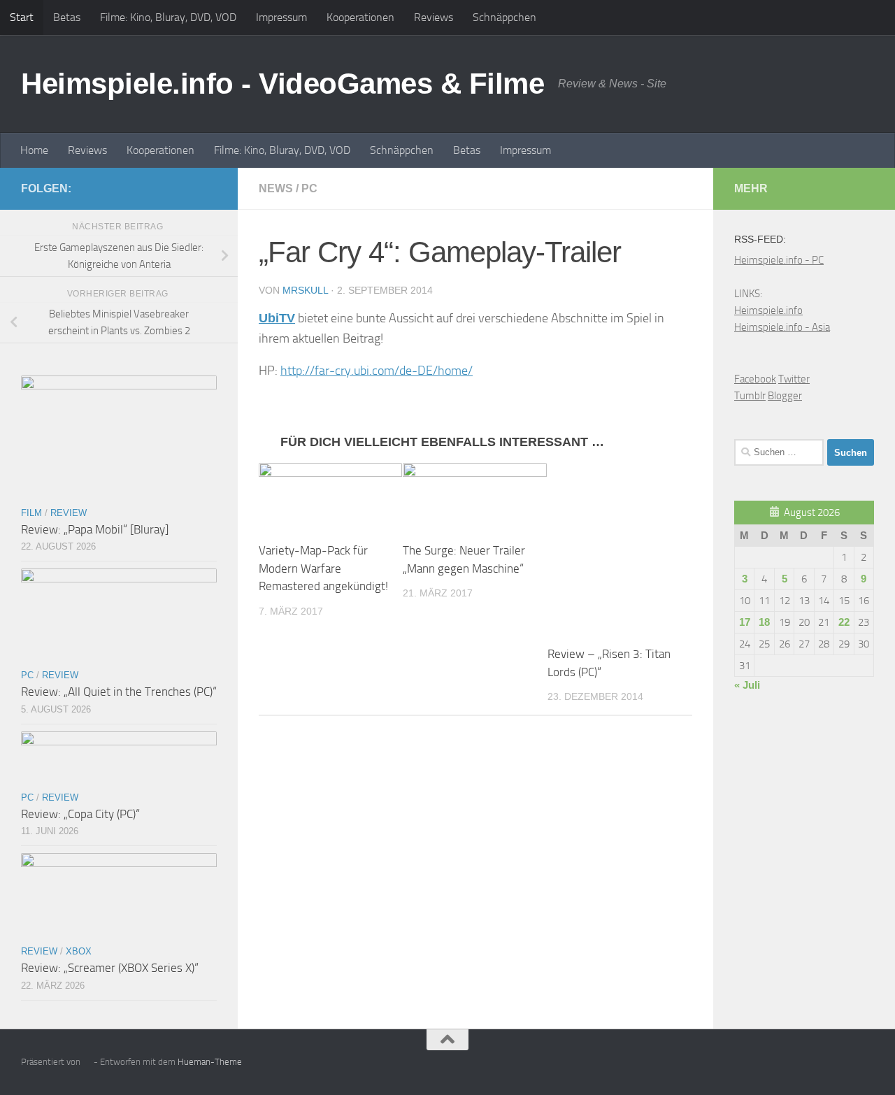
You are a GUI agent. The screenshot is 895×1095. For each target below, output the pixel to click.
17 (744, 622)
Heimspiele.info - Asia (782, 327)
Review (68, 513)
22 (844, 622)
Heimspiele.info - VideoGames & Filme (282, 83)
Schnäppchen (504, 17)
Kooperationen (360, 17)
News (276, 188)
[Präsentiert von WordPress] (87, 1061)
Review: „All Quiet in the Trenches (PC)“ (119, 692)
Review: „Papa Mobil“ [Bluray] (95, 529)
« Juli (747, 685)
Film (31, 513)
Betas (66, 17)
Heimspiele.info (768, 310)
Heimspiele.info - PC (779, 260)
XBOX (79, 951)
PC (309, 188)
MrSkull (305, 290)
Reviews (433, 17)
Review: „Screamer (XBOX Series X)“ (110, 968)
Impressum (281, 17)
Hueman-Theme (210, 1062)
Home (34, 150)
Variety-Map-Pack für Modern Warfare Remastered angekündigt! (323, 568)
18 (764, 622)
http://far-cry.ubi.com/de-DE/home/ (376, 370)
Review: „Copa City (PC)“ (80, 814)
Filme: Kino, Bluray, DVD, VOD (168, 17)
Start (22, 17)
